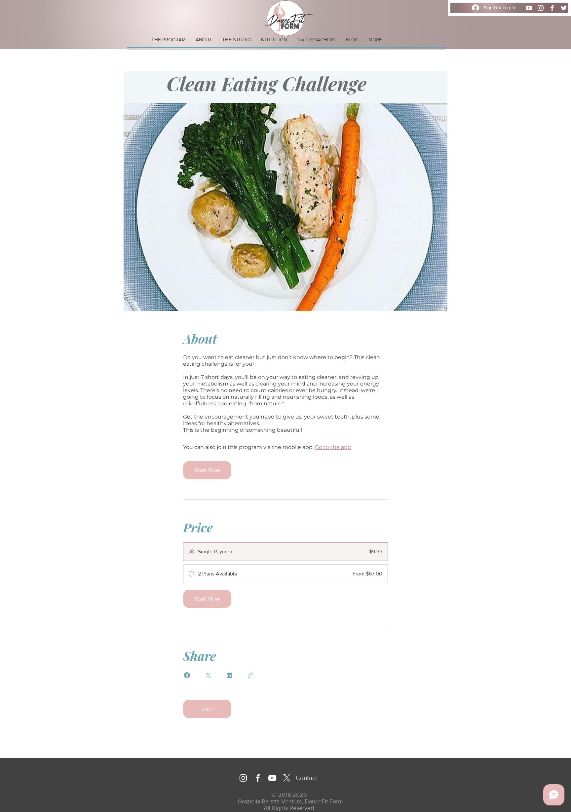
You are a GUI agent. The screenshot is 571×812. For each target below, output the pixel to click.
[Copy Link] (250, 675)
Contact (306, 777)
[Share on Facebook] (187, 675)
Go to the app (333, 447)
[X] (287, 778)
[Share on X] (208, 675)
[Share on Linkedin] (229, 675)
